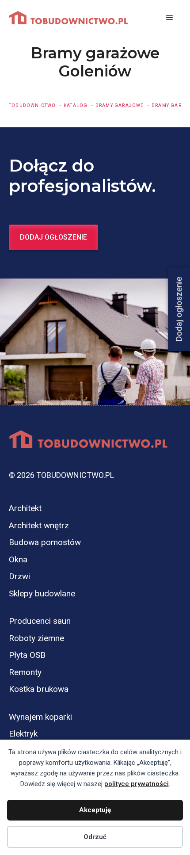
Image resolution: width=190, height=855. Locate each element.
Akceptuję (95, 810)
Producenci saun (40, 621)
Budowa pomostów (45, 542)
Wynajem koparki (40, 717)
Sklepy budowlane (42, 593)
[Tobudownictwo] (68, 18)
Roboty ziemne (36, 638)
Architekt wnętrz (39, 525)
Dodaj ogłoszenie (53, 237)
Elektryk (23, 734)
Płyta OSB (27, 655)
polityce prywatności (136, 784)
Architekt (25, 508)
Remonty (25, 672)
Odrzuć (95, 837)
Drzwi (19, 576)
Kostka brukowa (38, 689)
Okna (18, 559)
